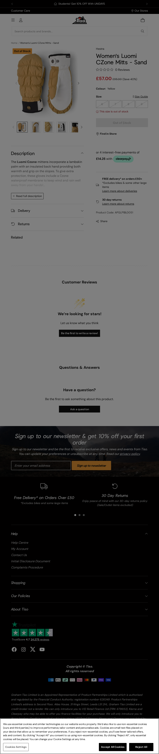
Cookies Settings (16, 747)
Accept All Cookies (112, 747)
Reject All (141, 747)
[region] (79, 736)
